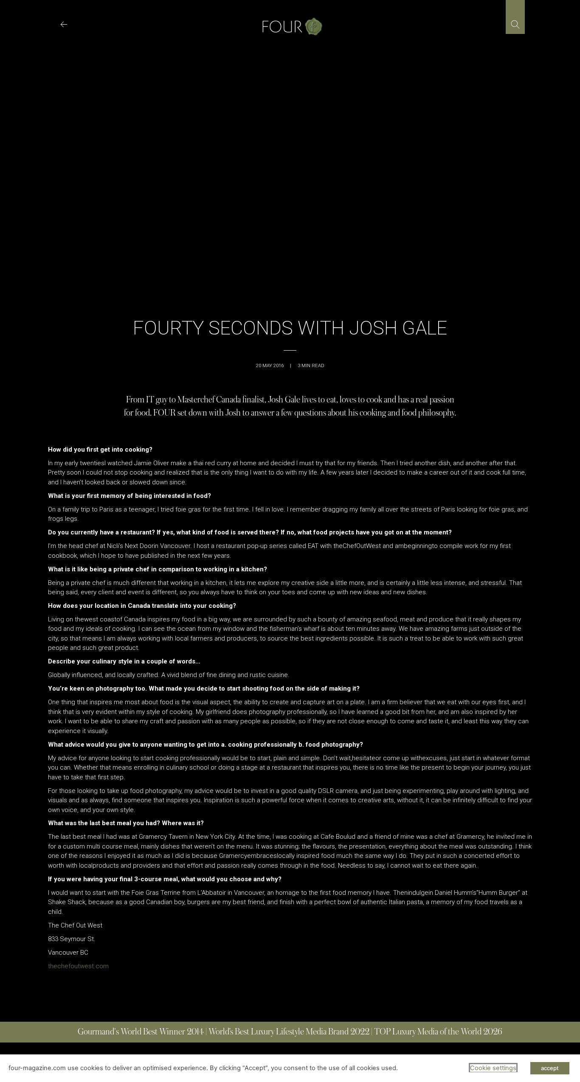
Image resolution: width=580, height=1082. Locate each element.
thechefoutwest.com (78, 966)
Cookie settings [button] (493, 1068)
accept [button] (550, 1068)
